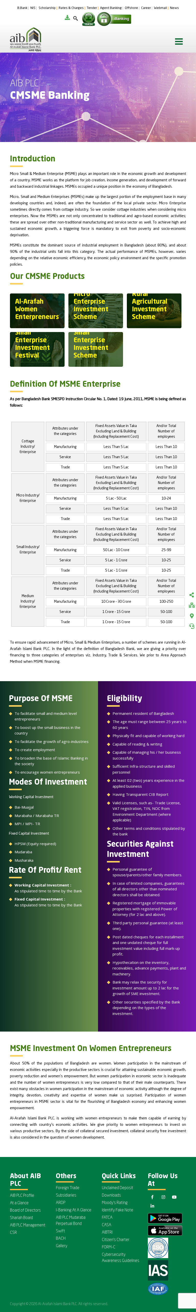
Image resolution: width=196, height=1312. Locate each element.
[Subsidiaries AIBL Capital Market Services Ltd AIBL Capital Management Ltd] (191, 606)
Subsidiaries (66, 1195)
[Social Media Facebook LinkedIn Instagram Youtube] (191, 595)
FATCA (107, 1218)
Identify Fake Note (117, 1210)
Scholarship (47, 8)
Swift (60, 1231)
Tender (92, 8)
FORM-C (108, 1247)
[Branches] (191, 616)
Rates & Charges (71, 8)
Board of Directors (25, 1211)
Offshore (131, 8)
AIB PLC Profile (22, 1196)
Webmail (160, 8)
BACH (61, 1239)
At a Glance (19, 1203)
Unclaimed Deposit (117, 1188)
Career (146, 8)
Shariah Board (21, 1218)
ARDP (60, 1203)
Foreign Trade (67, 1188)
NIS (32, 8)
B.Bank (22, 8)
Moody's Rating (115, 1203)
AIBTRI (107, 1233)
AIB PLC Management (27, 1225)
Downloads (111, 1195)
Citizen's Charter (115, 1240)
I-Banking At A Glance (73, 1210)
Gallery (61, 1246)
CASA (106, 1225)
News (174, 8)
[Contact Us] (191, 626)
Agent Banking (111, 8)
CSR (13, 1233)
